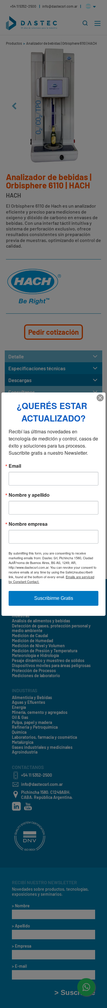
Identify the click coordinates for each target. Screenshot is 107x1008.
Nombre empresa (28, 524)
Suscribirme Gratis (53, 598)
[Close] (100, 397)
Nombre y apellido (29, 495)
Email (15, 466)
